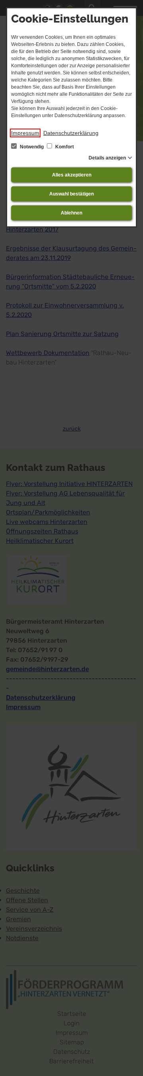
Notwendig (32, 147)
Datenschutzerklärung (71, 133)
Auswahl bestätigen (71, 194)
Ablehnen (71, 213)
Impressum (25, 133)
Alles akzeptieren (71, 175)
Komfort (64, 147)
